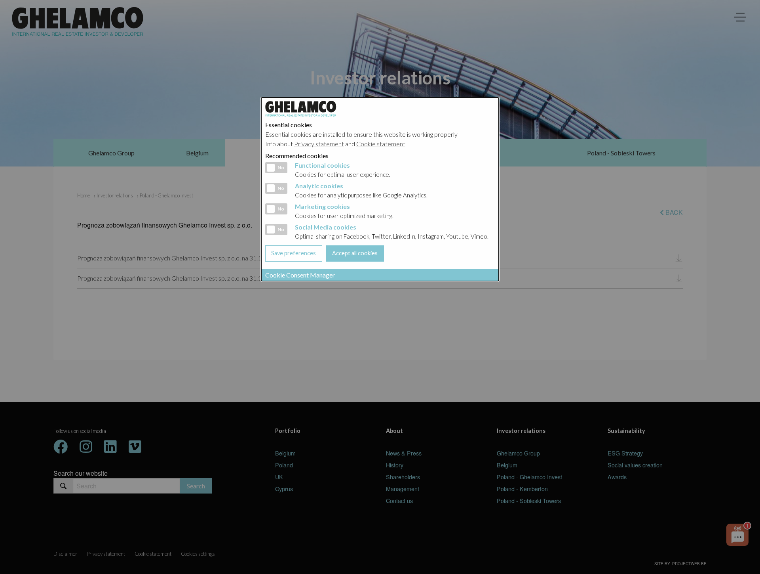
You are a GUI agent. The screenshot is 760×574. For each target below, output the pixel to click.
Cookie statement (380, 143)
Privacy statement (319, 143)
